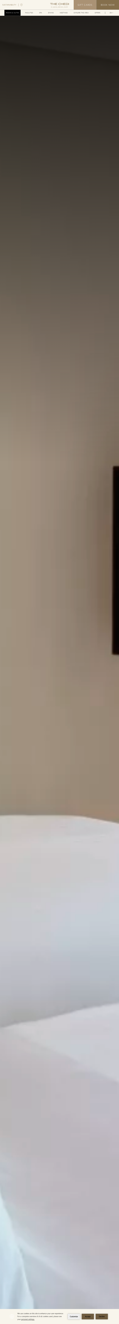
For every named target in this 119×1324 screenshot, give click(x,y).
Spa (40, 13)
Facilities (29, 13)
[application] (59, 1316)
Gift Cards (85, 4)
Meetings (64, 13)
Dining (51, 13)
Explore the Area (81, 13)
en (111, 14)
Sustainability (9, 5)
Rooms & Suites (12, 13)
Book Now (108, 4)
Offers (97, 13)
